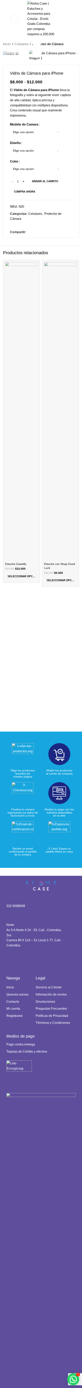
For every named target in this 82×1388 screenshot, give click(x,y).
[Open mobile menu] (14, 19)
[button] (73, 1379)
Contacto (12, 1001)
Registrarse (14, 1015)
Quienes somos (17, 994)
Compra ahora (24, 191)
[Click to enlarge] (36, 53)
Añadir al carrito (45, 181)
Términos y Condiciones (53, 1022)
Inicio (7, 44)
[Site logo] (41, 18)
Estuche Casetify (15, 564)
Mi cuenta (13, 1008)
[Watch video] (36, 42)
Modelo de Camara (24, 124)
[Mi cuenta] (69, 19)
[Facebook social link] (28, 232)
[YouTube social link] (19, 959)
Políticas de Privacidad (52, 1015)
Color (14, 161)
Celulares (21, 44)
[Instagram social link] (13, 959)
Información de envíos (51, 994)
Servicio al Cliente (49, 987)
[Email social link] (33, 232)
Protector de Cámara (47, 44)
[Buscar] (4, 19)
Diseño (15, 143)
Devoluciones (45, 1001)
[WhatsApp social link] (38, 232)
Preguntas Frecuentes (51, 1008)
